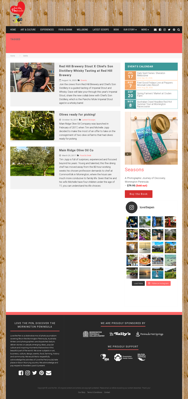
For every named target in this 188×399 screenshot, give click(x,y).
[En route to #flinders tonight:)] (170, 234)
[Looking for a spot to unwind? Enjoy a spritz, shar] (145, 260)
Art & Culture (28, 29)
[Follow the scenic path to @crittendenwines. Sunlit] (145, 222)
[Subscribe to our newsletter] (155, 29)
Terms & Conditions (94, 392)
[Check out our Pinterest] (174, 29)
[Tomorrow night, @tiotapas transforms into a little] (170, 222)
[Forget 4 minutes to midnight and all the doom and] (132, 247)
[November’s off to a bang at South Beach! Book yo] (157, 260)
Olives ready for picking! (77, 114)
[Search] (178, 29)
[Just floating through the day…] (170, 260)
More (144, 29)
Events (84, 80)
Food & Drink (65, 29)
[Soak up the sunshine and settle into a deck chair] (157, 247)
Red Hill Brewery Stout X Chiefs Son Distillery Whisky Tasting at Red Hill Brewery (86, 71)
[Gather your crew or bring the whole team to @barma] (132, 273)
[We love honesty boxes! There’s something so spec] (132, 234)
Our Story (129, 29)
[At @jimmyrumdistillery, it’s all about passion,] (157, 222)
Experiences (47, 29)
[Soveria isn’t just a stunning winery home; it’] (170, 273)
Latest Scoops (101, 29)
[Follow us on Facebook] (160, 29)
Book (116, 29)
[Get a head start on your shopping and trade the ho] (157, 234)
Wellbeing (82, 29)
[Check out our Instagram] (164, 29)
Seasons (134, 169)
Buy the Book (139, 193)
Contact (107, 392)
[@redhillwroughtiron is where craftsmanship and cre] (132, 260)
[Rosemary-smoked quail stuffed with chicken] (132, 222)
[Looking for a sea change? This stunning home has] (170, 247)
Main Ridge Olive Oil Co (76, 150)
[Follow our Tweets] (169, 29)
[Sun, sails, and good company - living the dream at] (145, 247)
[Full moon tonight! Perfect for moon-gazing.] (145, 273)
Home (13, 29)
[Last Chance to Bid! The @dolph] (157, 273)
